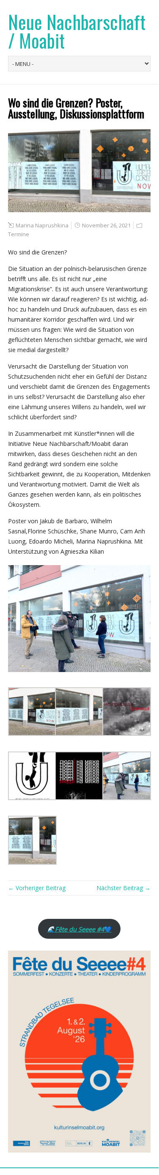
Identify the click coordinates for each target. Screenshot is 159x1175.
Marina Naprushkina (42, 225)
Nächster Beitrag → (123, 888)
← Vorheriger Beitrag (37, 888)
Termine (18, 234)
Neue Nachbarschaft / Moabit (76, 31)
